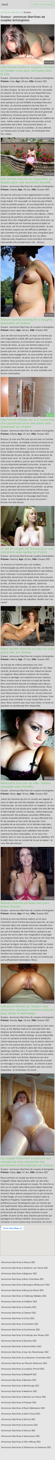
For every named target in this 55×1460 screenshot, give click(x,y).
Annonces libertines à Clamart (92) (18, 1312)
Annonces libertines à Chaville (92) (18, 1307)
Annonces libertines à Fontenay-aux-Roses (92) (25, 1335)
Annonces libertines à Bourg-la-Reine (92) (22, 1290)
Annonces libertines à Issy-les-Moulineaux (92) (25, 1352)
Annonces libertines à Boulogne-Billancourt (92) (25, 1284)
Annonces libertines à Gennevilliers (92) (21, 1346)
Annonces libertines (11, 12)
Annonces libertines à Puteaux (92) (18, 1402)
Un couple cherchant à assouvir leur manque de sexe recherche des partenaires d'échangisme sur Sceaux (27, 1161)
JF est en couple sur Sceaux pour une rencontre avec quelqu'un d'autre (27, 550)
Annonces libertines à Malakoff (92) (19, 1374)
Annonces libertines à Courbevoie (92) (20, 1329)
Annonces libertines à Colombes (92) (19, 1324)
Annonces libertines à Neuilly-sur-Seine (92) (23, 1397)
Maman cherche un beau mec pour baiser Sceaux (25, 904)
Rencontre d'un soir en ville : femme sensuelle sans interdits (26, 784)
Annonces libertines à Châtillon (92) (19, 1301)
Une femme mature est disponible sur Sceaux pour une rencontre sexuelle (27, 180)
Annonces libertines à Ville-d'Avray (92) (20, 1441)
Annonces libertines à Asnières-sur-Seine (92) (24, 1268)
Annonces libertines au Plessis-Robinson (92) (24, 1363)
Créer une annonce (42, 4)
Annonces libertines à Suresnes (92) (19, 1425)
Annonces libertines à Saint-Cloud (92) (20, 1413)
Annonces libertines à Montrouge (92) (20, 1385)
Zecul (4, 4)
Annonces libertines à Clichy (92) (17, 1318)
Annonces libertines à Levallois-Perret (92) (22, 1368)
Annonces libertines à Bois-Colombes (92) (22, 1279)
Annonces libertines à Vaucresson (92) (20, 1436)
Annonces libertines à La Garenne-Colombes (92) (26, 1357)
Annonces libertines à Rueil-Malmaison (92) (23, 1408)
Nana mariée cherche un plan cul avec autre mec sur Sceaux (27, 650)
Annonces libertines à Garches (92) (18, 1340)
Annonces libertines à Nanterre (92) (19, 1391)
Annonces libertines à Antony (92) (18, 1262)
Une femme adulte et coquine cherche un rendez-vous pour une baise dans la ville (27, 70)
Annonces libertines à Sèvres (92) (18, 1419)
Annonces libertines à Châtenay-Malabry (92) (23, 1296)
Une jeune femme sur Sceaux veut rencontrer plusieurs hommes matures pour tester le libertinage (27, 1010)
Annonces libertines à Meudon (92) (18, 1380)
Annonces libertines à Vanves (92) (18, 1430)
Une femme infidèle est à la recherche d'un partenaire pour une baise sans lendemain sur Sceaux (27, 423)
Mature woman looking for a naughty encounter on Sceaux (27, 321)
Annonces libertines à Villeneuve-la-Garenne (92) (26, 1447)
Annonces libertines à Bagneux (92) (19, 1273)
